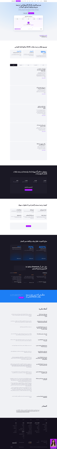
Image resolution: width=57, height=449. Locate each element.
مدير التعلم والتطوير (37, 424)
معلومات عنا (23, 424)
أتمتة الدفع (46, 428)
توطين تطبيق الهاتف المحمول (29, 432)
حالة (46, 443)
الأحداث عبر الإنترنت (15, 425)
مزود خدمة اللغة (37, 432)
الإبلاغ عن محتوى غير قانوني (21, 429)
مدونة (16, 424)
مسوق (38, 425)
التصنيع (23, 435)
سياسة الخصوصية (45, 442)
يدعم (16, 429)
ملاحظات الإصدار (15, 432)
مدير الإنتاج (38, 428)
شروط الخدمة (37, 442)
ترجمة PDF (31, 429)
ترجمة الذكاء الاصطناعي (44, 424)
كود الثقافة (23, 425)
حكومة (38, 429)
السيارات (23, 436)
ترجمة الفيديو (30, 428)
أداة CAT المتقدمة (45, 429)
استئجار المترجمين (30, 425)
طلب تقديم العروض (22, 428)
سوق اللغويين (45, 425)
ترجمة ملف (30, 424)
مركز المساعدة (15, 428)
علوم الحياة (23, 432)
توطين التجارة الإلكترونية (29, 433)
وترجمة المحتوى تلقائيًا (40, 73)
